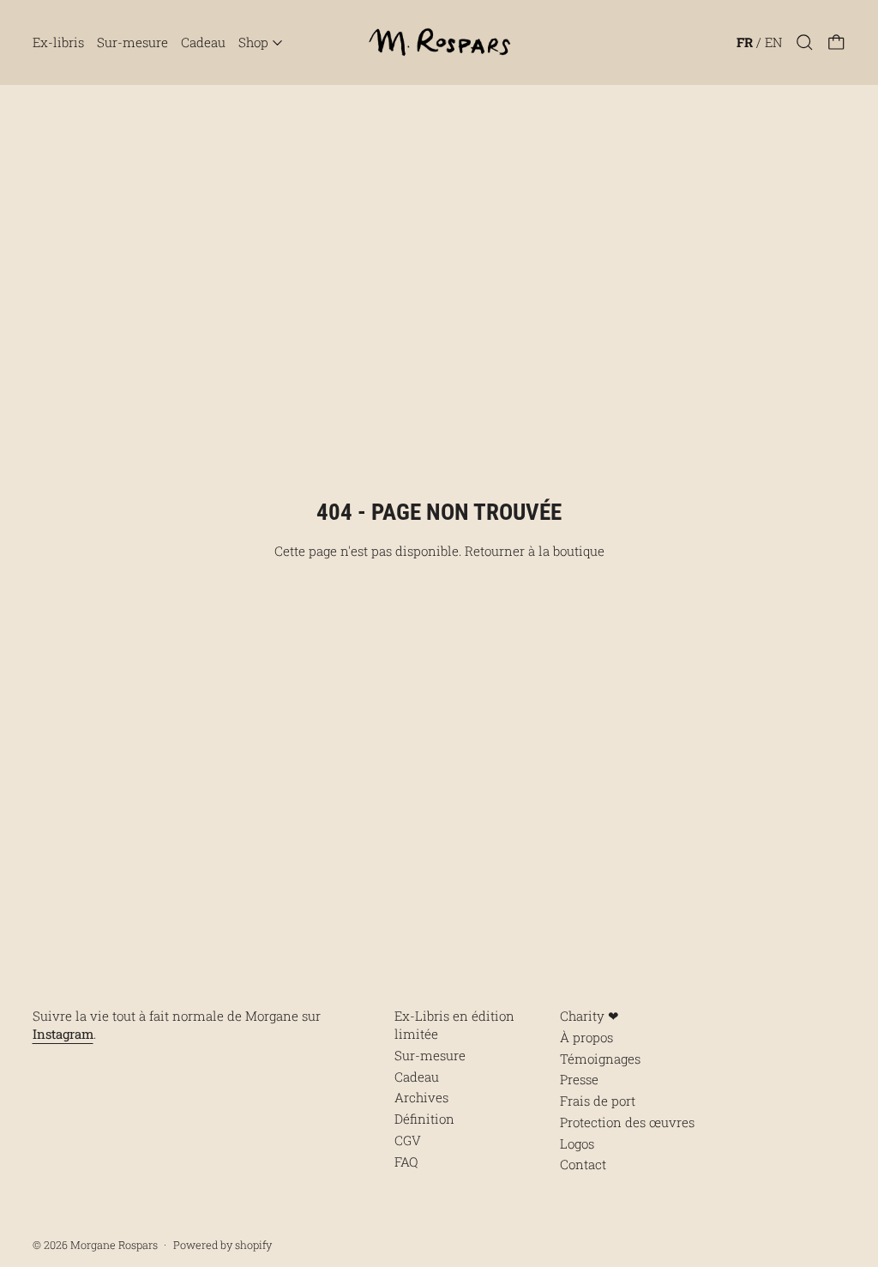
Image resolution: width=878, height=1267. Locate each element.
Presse (579, 1079)
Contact (583, 1164)
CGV (407, 1140)
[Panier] (836, 42)
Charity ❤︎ (589, 1015)
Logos (577, 1143)
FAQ (406, 1161)
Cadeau (203, 42)
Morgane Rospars (114, 1245)
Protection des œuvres (627, 1122)
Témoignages (600, 1058)
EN (773, 42)
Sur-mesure (132, 42)
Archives (421, 1097)
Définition (424, 1118)
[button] (805, 42)
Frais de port (597, 1100)
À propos (586, 1037)
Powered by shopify (222, 1245)
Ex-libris (58, 42)
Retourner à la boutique (534, 550)
